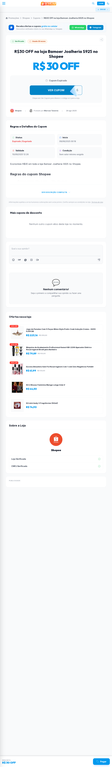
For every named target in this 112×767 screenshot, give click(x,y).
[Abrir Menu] (4, 3)
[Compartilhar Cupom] (101, 39)
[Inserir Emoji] (13, 259)
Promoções (13, 18)
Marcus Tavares (51, 111)
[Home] (48, 3)
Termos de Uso (97, 202)
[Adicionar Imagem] (31, 259)
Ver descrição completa (54, 192)
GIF (19, 260)
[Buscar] (93, 3)
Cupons (36, 18)
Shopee (26, 18)
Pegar (103, 761)
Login (101, 3)
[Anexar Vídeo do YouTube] (37, 259)
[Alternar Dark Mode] (108, 3)
